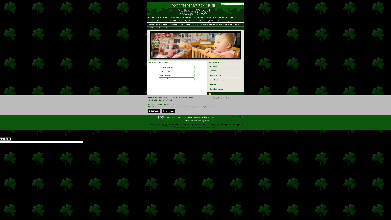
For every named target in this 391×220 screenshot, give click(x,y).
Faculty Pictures (165, 71)
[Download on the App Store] (154, 111)
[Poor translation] (7, 139)
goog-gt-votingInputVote (154, 141)
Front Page (152, 62)
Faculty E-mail (215, 75)
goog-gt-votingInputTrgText (139, 141)
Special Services (216, 89)
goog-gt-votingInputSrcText (123, 141)
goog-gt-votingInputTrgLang (107, 141)
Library (213, 84)
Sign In (213, 117)
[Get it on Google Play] (168, 111)
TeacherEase (215, 71)
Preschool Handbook (166, 67)
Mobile (207, 117)
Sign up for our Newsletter (221, 98)
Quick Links (215, 67)
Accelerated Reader (218, 80)
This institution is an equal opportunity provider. (195, 121)
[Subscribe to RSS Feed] (210, 94)
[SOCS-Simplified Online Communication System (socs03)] (161, 117)
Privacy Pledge (198, 117)
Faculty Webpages (165, 75)
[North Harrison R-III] (180, 9)
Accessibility (188, 117)
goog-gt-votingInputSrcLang (91, 141)
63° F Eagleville (214, 62)
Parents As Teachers (166, 79)
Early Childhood (163, 62)
